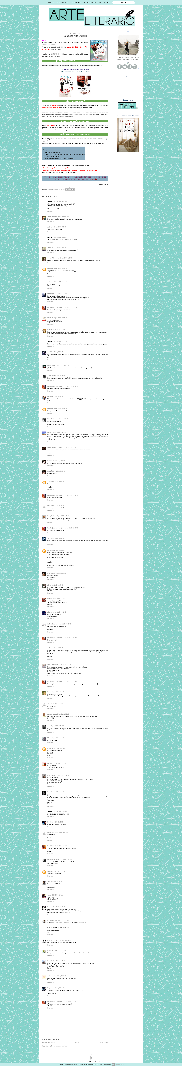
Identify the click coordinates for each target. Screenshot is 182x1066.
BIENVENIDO (64, 2)
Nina (48, 792)
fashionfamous (52, 624)
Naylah (49, 988)
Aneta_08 (50, 247)
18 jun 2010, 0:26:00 (60, 247)
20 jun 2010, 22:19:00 (60, 648)
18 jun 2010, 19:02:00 (59, 432)
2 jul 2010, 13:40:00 (59, 871)
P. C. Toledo (51, 775)
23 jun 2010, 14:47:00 (58, 738)
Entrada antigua (103, 1042)
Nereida (49, 961)
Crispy (49, 895)
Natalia (101, 1062)
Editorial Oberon (57, 54)
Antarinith (50, 976)
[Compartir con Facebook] (72, 189)
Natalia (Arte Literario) (54, 307)
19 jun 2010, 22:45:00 (56, 585)
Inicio (77, 1042)
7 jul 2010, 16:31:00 (58, 988)
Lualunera (50, 832)
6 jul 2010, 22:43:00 (61, 950)
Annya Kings (51, 714)
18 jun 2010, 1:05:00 (66, 258)
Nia (48, 396)
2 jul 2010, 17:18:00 (58, 895)
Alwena (49, 612)
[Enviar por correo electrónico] (66, 189)
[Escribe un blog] (68, 189)
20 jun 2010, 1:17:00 (59, 598)
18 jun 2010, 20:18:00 (58, 461)
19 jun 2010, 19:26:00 (59, 573)
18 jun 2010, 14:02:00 (62, 365)
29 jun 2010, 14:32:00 (61, 832)
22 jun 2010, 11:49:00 (58, 692)
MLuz (49, 748)
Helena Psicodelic (53, 859)
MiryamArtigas (52, 920)
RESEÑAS (77, 2)
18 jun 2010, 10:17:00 (60, 282)
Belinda (49, 763)
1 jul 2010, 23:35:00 (66, 859)
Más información (120, 1064)
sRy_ (49, 505)
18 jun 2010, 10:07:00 (60, 268)
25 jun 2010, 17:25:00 (62, 775)
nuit (48, 726)
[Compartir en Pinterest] (74, 189)
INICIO (51, 2)
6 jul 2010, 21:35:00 (65, 940)
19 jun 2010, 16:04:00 (58, 550)
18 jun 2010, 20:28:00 (58, 471)
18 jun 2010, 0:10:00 (64, 216)
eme (48, 704)
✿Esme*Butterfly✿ (53, 258)
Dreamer (50, 318)
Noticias (62, 189)
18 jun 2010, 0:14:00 (60, 227)
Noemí (49, 461)
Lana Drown (51, 365)
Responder (50, 211)
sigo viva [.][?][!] (52, 940)
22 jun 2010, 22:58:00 (57, 726)
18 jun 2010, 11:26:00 (71, 307)
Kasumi (49, 907)
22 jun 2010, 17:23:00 (57, 704)
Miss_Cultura (51, 516)
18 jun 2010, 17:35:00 (61, 419)
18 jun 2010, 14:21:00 (58, 375)
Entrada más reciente (48, 1042)
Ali (48, 585)
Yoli (48, 538)
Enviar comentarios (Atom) (59, 1046)
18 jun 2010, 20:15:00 (69, 447)
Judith (49, 375)
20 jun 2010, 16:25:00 (64, 624)
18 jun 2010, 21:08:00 (71, 495)
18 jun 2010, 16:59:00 (60, 408)
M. (48, 822)
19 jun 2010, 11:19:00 (71, 528)
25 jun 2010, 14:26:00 (59, 763)
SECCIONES (104, 2)
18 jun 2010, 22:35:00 (57, 505)
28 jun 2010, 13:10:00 (56, 822)
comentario (85, 114)
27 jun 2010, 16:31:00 (60, 811)
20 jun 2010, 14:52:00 (59, 612)
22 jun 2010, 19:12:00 (63, 714)
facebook (79, 114)
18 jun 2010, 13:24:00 (56, 352)
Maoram (50, 573)
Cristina (49, 871)
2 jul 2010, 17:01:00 (56, 881)
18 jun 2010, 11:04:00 (61, 293)
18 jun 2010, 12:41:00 (59, 329)
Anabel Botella (52, 216)
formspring (74, 114)
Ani (48, 352)
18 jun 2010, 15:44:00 (56, 396)
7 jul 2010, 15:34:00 (60, 976)
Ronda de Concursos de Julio (71, 911)
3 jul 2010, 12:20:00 (64, 920)
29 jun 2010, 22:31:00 (61, 846)
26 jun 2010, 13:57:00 (57, 792)
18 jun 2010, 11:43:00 (60, 318)
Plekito (49, 432)
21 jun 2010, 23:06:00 (71, 681)
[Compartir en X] (70, 189)
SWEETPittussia (52, 664)
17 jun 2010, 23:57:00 (60, 201)
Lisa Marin (50, 419)
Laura (49, 692)
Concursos (54, 189)
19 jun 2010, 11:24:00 (57, 538)
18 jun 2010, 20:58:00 (57, 481)
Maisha (49, 329)
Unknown (50, 268)
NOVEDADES (90, 2)
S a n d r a (50, 846)
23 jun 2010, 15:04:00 (58, 748)
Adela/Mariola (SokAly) (54, 447)
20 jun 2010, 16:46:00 (71, 637)
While (49, 738)
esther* (49, 598)
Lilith (49, 550)
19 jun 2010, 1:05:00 (63, 516)
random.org (82, 128)
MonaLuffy (50, 950)
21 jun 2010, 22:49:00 (65, 664)
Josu (49, 481)
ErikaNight (50, 293)
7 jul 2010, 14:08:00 (59, 961)
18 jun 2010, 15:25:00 (71, 386)
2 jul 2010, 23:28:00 (59, 907)
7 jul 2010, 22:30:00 (71, 1001)
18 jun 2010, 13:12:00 (60, 341)
